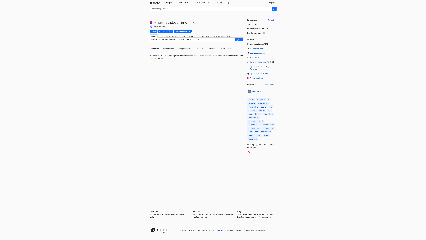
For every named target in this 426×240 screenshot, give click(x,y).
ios (269, 110)
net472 (251, 135)
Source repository (257, 53)
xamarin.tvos (268, 128)
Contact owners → (269, 85)
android (262, 110)
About (199, 230)
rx (269, 100)
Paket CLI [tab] (191, 36)
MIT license (254, 57)
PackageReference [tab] (172, 36)
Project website (256, 48)
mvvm (251, 100)
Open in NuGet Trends (259, 73)
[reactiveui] (249, 91)
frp (271, 107)
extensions (263, 103)
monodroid (268, 114)
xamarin (252, 110)
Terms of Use (208, 230)
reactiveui (256, 91)
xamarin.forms (268, 124)
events (264, 107)
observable (253, 107)
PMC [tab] (161, 36)
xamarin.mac (254, 128)
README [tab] (156, 49)
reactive (252, 103)
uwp (259, 135)
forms (257, 114)
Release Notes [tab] (225, 49)
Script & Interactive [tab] (204, 36)
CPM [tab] (183, 36)
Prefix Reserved (159, 27)
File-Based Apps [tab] (219, 36)
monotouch (253, 117)
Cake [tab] (229, 36)
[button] (239, 39)
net (256, 132)
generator (253, 139)
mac (250, 114)
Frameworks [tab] (169, 49)
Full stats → (272, 20)
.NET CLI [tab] (153, 36)
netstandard (266, 132)
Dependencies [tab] (185, 49)
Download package (258, 62)
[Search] (274, 9)
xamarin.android (256, 121)
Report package (256, 78)
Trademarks (261, 230)
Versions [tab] (211, 49)
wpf (250, 132)
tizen (266, 135)
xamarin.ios (253, 124)
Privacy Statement (246, 230)
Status (196, 211)
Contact (154, 211)
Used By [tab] (199, 49)
